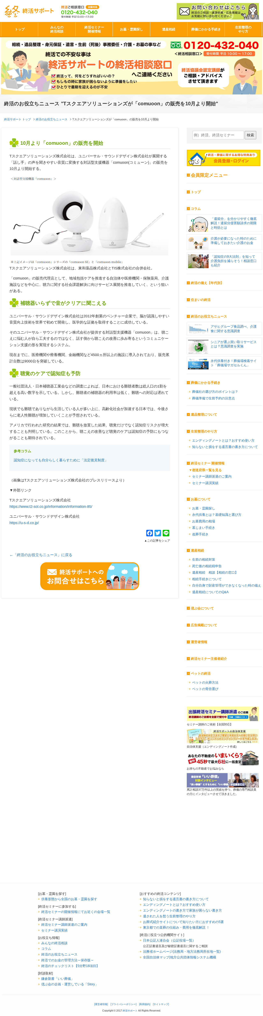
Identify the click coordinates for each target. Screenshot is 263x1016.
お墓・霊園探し (131, 29)
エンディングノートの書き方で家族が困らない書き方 (182, 910)
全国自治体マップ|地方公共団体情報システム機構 (179, 957)
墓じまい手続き (203, 527)
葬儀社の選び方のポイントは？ (215, 391)
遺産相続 (168, 29)
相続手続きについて (207, 579)
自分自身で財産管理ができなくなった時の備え (226, 585)
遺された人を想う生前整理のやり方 (169, 916)
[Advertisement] (223, 846)
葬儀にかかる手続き (206, 29)
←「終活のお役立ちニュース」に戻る (40, 555)
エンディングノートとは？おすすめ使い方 (223, 440)
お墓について (201, 499)
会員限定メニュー (209, 175)
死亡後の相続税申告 (207, 566)
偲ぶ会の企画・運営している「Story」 (69, 984)
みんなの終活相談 (56, 29)
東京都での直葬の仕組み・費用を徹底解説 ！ (176, 927)
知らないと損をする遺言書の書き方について (225, 447)
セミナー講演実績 (205, 483)
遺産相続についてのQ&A (210, 592)
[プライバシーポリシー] (123, 1004)
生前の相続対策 (203, 559)
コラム (196, 208)
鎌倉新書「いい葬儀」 (57, 978)
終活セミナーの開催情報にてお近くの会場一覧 (75, 912)
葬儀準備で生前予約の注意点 (213, 398)
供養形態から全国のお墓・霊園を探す (69, 899)
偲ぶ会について (202, 608)
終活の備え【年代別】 (207, 283)
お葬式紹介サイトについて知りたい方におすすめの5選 (183, 922)
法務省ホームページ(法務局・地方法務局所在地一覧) (182, 951)
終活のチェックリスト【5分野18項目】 (70, 966)
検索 (250, 135)
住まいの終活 (201, 300)
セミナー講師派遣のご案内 (212, 476)
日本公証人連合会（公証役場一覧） (169, 940)
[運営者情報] (101, 1004)
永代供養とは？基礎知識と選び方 (216, 514)
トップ (20, 29)
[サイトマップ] (161, 1004)
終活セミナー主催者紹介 (209, 658)
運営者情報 (199, 642)
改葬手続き (200, 534)
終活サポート (38, 11)
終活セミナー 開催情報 (208, 463)
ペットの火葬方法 (205, 682)
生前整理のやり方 (243, 29)
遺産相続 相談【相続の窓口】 (215, 572)
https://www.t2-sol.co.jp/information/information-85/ (50, 507)
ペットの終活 (201, 673)
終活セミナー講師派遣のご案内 (64, 924)
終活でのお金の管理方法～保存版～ (67, 960)
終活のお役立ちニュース (209, 316)
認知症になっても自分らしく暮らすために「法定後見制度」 (61, 460)
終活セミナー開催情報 (94, 29)
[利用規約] (144, 1004)
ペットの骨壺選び (205, 689)
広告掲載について (204, 625)
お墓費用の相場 (203, 521)
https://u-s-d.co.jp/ (24, 523)
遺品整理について (204, 414)
